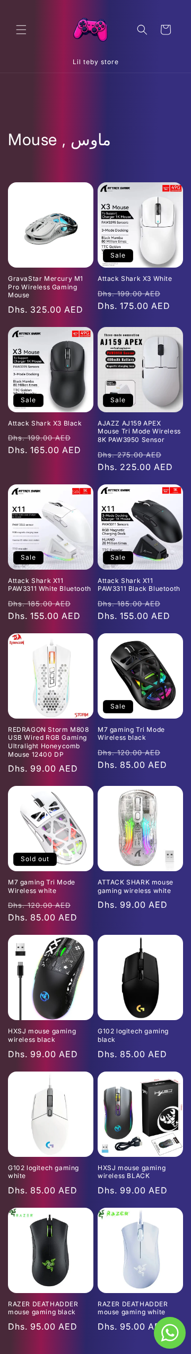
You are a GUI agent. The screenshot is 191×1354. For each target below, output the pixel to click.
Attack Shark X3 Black (45, 423)
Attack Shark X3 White (135, 278)
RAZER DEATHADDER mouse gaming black (43, 1308)
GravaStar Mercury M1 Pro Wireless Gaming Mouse (45, 287)
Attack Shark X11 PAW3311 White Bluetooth (49, 585)
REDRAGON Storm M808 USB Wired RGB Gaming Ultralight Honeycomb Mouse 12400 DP (48, 741)
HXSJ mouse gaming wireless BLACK (132, 1172)
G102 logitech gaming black (133, 1035)
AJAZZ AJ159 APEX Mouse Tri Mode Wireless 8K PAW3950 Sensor (139, 431)
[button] (21, 29)
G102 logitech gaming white (43, 1172)
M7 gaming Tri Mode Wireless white (41, 886)
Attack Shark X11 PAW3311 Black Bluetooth (139, 585)
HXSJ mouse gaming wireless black (42, 1035)
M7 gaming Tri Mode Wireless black (131, 733)
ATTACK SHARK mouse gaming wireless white (135, 886)
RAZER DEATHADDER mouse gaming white (133, 1308)
